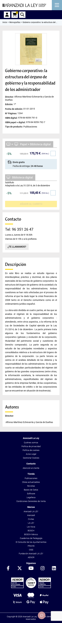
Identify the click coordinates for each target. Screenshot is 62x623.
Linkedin (53, 568)
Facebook (8, 568)
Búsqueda (22, 14)
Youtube (31, 568)
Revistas (31, 486)
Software (31, 493)
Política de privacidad (31, 446)
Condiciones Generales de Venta (31, 501)
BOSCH (31, 530)
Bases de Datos (31, 490)
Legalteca (31, 497)
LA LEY (31, 523)
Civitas (31, 519)
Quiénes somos (31, 442)
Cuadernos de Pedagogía (31, 538)
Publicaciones (31, 478)
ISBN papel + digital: (15, 122)
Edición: (9, 104)
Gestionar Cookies (31, 458)
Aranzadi (31, 515)
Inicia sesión (7, 14)
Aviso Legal (31, 454)
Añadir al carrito (31, 204)
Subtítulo (9, 182)
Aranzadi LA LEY (31, 511)
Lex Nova (31, 527)
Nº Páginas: (11, 113)
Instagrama (42, 568)
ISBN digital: (11, 117)
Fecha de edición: (14, 109)
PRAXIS (31, 546)
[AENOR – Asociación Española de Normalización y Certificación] (31, 587)
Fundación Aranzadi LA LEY (31, 553)
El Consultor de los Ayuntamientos (31, 542)
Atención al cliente (31, 468)
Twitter (19, 568)
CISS (31, 550)
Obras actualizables (31, 482)
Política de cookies (31, 450)
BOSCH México (31, 534)
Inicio (5, 22)
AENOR (31, 557)
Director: (9, 96)
